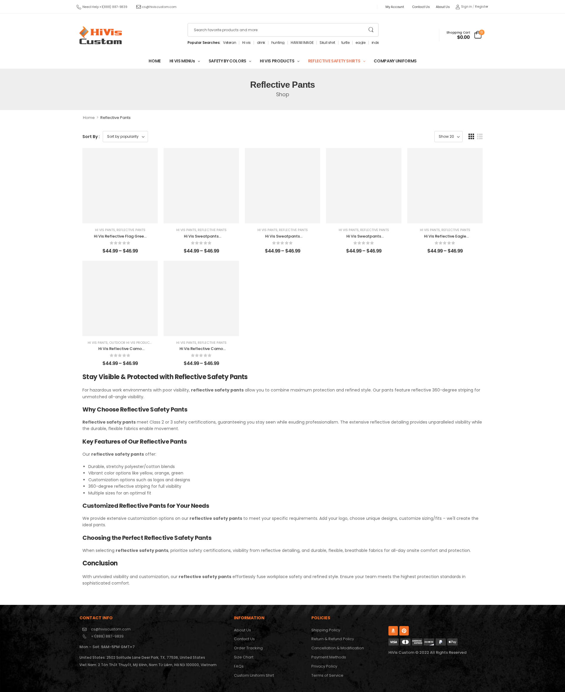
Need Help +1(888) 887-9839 (104, 6)
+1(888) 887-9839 (107, 636)
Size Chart (243, 657)
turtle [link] (345, 42)
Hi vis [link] (246, 42)
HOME (155, 61)
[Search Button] (371, 30)
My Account (394, 7)
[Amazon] (393, 630)
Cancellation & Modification (337, 648)
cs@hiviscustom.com (159, 6)
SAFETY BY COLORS (227, 61)
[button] (471, 136)
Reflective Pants (131, 230)
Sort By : (91, 137)
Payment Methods (328, 657)
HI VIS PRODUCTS (277, 61)
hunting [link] (278, 42)
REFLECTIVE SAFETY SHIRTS (334, 61)
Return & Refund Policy (332, 639)
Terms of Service (327, 675)
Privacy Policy (324, 666)
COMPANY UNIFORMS (395, 61)
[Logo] (100, 35)
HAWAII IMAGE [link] (302, 42)
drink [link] (261, 42)
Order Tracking (248, 648)
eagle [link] (360, 42)
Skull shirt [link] (327, 42)
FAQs (239, 666)
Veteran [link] (229, 42)
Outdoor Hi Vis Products (131, 342)
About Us (443, 7)
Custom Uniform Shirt (254, 675)
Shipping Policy (325, 630)
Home (89, 117)
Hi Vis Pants (105, 230)
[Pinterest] (404, 630)
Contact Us (421, 7)
